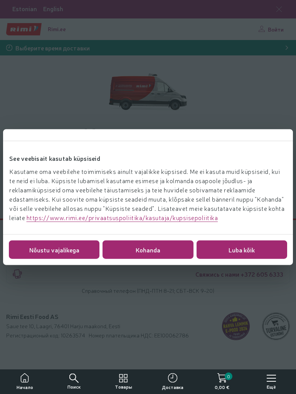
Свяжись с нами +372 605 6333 (239, 274)
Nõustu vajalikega (54, 249)
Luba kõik (242, 249)
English (53, 9)
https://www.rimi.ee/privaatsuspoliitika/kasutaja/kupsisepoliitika (122, 217)
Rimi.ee (57, 28)
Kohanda (148, 249)
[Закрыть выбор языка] (279, 9)
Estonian (24, 9)
